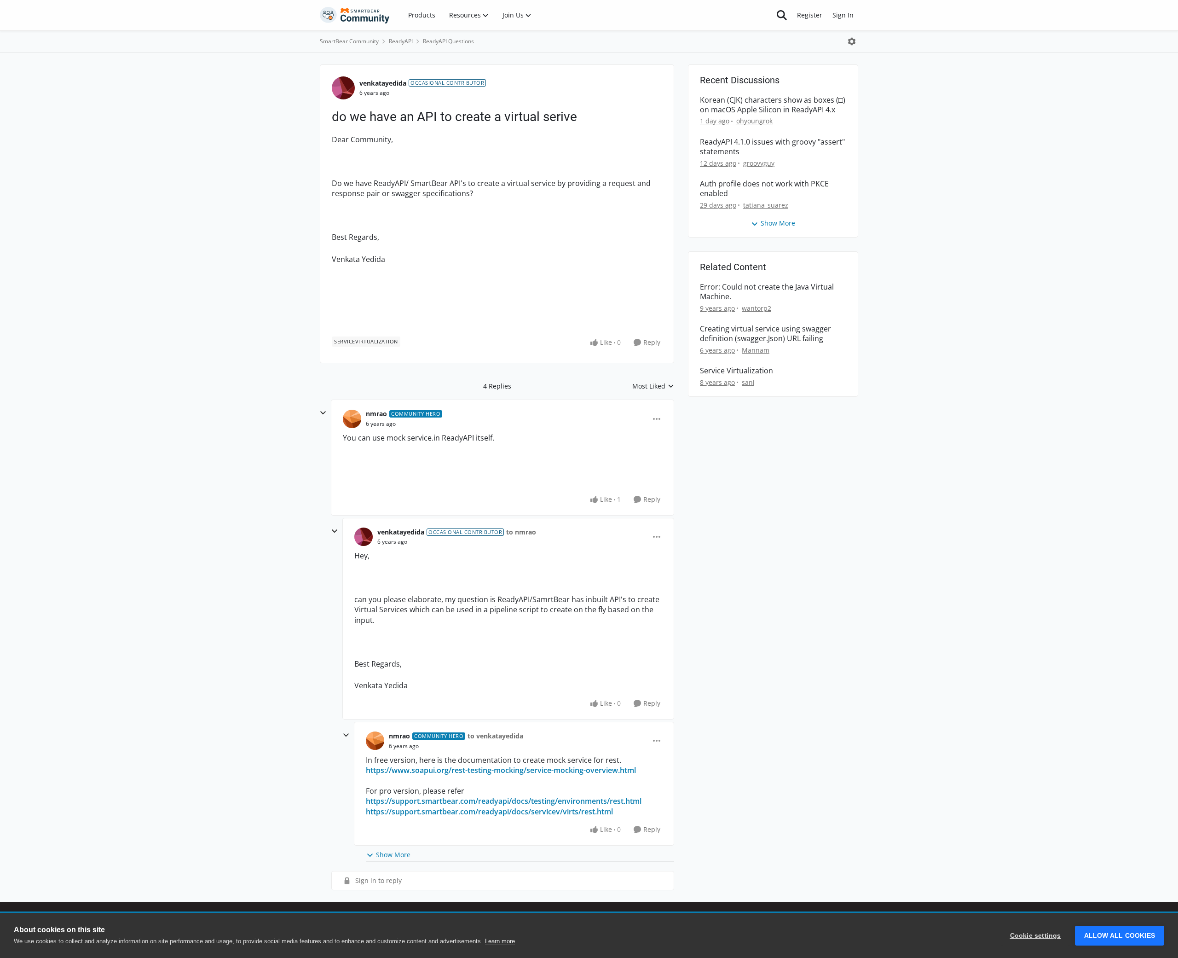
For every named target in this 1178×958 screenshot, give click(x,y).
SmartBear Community (349, 41)
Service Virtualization (736, 371)
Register (809, 15)
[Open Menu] (851, 41)
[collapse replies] (323, 412)
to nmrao (521, 532)
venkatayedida (382, 83)
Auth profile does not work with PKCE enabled (764, 188)
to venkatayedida (495, 736)
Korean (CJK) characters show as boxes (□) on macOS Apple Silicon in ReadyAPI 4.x (772, 105)
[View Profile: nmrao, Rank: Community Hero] (352, 419)
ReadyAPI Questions (448, 41)
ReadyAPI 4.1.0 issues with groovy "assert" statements (772, 147)
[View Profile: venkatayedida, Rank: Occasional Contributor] (343, 87)
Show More (393, 854)
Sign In (843, 15)
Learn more (500, 941)
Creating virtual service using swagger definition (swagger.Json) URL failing (765, 333)
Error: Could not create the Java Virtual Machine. (767, 292)
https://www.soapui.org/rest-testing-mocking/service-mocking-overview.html (501, 770)
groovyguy (758, 163)
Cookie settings (1035, 935)
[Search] (781, 15)
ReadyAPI (401, 41)
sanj (748, 382)
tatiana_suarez (765, 205)
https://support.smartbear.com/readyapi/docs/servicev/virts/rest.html (489, 812)
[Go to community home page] (355, 15)
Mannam (755, 350)
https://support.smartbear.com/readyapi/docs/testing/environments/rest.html (503, 801)
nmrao (376, 413)
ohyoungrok (754, 120)
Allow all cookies (1119, 935)
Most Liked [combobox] (653, 386)
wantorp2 (756, 308)
